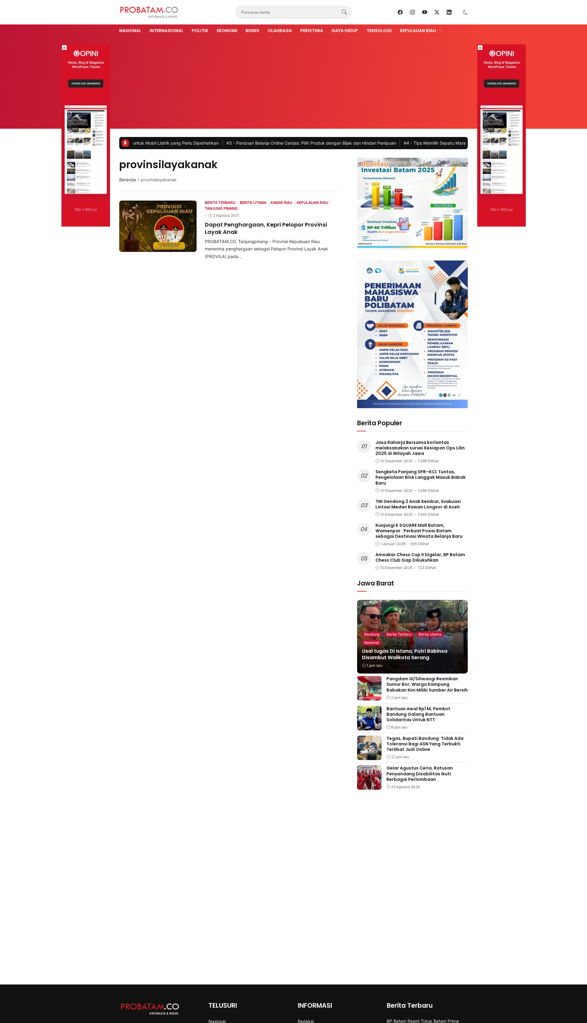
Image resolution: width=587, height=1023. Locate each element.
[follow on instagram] (412, 12)
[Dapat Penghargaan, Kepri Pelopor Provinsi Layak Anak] (158, 248)
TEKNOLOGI (379, 31)
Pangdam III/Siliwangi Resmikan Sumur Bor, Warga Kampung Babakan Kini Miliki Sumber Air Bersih (427, 684)
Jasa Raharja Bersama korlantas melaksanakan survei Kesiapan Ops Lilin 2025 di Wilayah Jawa (420, 447)
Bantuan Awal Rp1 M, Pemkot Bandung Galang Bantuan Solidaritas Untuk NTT (418, 714)
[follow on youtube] (424, 12)
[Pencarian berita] (344, 12)
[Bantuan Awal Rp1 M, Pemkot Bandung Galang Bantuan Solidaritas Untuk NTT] (369, 726)
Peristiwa (311, 31)
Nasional (130, 31)
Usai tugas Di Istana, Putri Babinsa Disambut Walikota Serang (404, 654)
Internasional (166, 31)
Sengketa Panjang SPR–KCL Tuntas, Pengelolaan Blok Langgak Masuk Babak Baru (420, 477)
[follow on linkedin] (449, 12)
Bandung (371, 634)
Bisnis (252, 31)
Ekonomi (227, 31)
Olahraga (280, 31)
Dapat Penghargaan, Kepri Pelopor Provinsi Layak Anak (266, 228)
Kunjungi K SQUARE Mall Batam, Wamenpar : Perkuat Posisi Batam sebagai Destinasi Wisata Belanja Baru (419, 530)
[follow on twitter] (437, 12)
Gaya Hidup (344, 31)
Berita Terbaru (399, 634)
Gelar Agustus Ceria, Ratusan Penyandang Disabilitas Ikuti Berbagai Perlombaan (419, 773)
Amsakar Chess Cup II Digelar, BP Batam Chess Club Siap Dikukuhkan (420, 557)
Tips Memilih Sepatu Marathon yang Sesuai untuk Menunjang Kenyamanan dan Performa (461, 143)
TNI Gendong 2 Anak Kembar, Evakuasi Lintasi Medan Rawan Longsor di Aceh (418, 504)
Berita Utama (430, 634)
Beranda (127, 179)
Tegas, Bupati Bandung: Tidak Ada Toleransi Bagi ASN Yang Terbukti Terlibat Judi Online (424, 743)
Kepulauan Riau (418, 31)
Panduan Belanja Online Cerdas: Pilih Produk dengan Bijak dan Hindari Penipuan (275, 143)
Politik (200, 31)
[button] (465, 12)
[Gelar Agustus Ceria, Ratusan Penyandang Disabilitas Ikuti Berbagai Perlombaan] (369, 785)
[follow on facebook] (400, 12)
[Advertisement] (293, 80)
